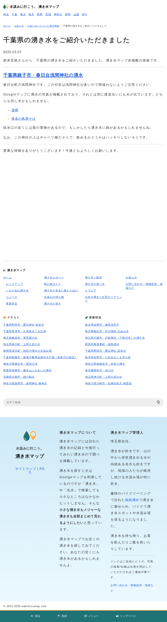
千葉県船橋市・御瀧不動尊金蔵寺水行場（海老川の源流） (40, 357)
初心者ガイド (52, 284)
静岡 (68, 14)
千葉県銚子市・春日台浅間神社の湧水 (43, 75)
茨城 (48, 14)
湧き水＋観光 (93, 277)
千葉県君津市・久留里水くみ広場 (24, 331)
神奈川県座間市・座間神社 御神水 (25, 383)
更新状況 (11, 303)
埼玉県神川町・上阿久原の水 (21, 344)
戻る (37, 616)
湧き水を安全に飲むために (61, 290)
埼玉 (6, 14)
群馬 (40, 14)
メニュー (93, 616)
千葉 (14, 14)
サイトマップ (25, 468)
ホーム (7, 26)
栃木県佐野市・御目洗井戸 (102, 324)
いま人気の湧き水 (17, 290)
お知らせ (19, 26)
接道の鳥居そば (23, 118)
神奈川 (58, 14)
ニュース (11, 297)
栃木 (31, 14)
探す (85, 14)
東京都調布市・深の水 (99, 370)
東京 (23, 14)
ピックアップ (14, 284)
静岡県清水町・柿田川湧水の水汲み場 (27, 350)
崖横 (14, 110)
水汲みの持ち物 (54, 297)
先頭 (64, 616)
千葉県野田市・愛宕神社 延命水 (23, 324)
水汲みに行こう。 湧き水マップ (34, 6)
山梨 (76, 14)
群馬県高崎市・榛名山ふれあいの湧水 (27, 370)
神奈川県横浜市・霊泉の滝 (20, 363)
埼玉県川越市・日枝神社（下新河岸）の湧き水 (115, 337)
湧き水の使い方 (95, 284)
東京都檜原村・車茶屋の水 (20, 337)
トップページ (128, 616)
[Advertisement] (83, 203)
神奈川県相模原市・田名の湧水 (105, 363)
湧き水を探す (52, 303)
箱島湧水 (132, 500)
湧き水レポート (54, 277)
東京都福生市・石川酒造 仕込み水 (107, 331)
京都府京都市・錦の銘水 (19, 376)
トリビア (90, 290)
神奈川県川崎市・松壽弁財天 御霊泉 (108, 383)
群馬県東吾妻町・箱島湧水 (102, 344)
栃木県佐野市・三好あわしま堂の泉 (108, 357)
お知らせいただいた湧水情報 (43, 26)
